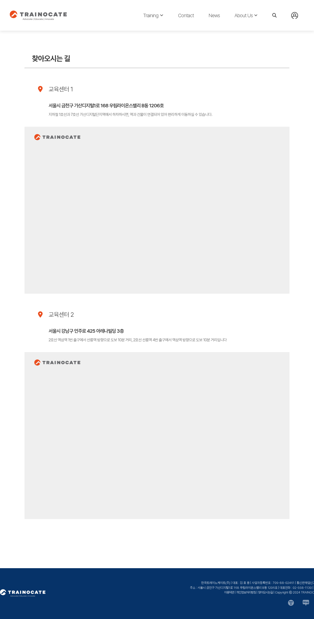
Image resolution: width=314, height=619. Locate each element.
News (214, 15)
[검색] (274, 15)
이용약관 (229, 592)
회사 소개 (242, 27)
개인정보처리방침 (246, 592)
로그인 (296, 26)
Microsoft (152, 27)
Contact (186, 15)
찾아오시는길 (265, 592)
